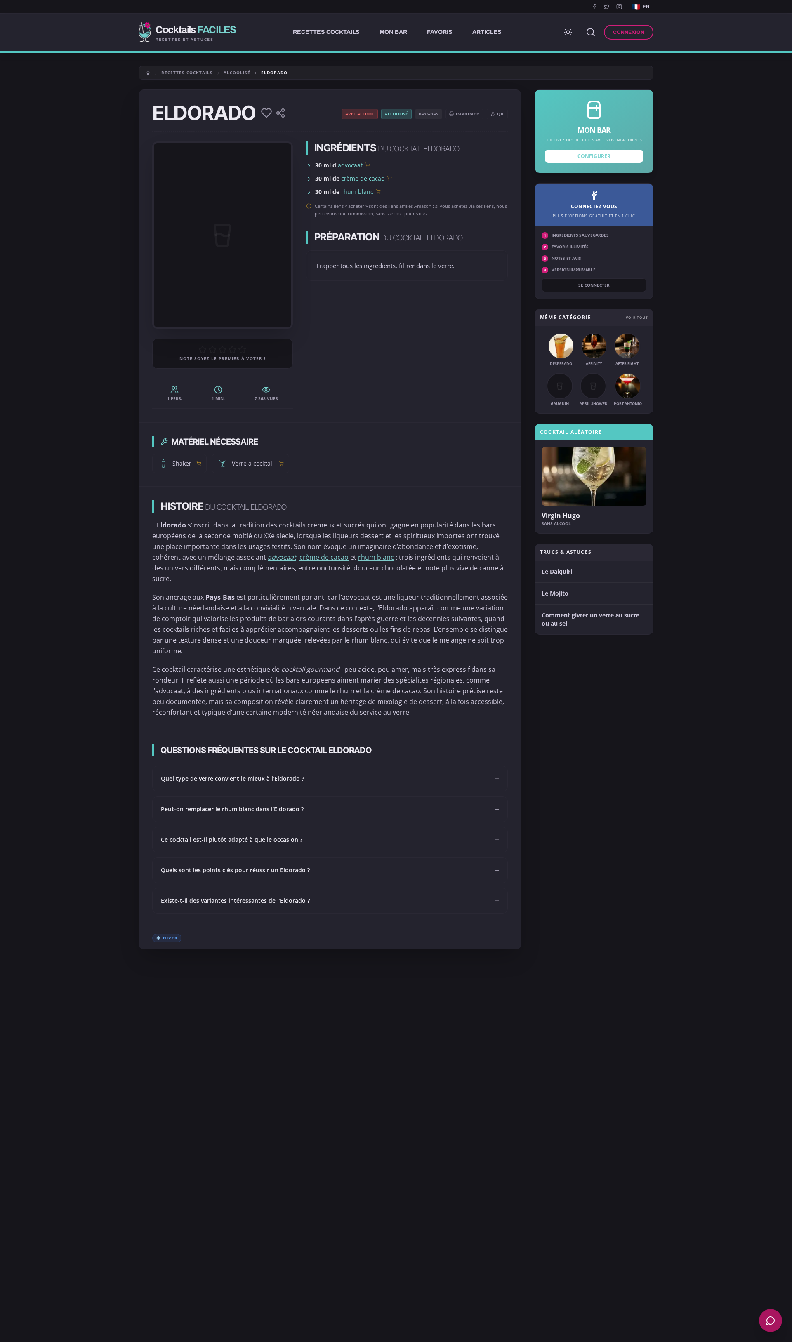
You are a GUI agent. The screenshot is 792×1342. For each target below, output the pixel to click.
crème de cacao (362, 178)
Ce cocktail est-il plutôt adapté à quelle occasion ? (330, 840)
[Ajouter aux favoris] (266, 113)
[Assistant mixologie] (770, 1320)
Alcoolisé (237, 72)
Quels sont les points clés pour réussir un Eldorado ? (330, 870)
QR (500, 114)
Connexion (628, 32)
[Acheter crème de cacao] (389, 178)
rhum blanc (357, 191)
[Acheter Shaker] (198, 463)
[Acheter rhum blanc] (378, 191)
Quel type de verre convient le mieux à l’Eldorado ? (330, 779)
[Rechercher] (591, 32)
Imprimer (468, 114)
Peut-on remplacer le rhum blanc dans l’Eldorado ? (330, 809)
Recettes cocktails (187, 72)
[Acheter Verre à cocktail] (281, 463)
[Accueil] (148, 73)
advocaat (350, 165)
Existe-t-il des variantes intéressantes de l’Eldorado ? (330, 901)
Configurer (594, 156)
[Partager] (280, 113)
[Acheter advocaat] (367, 164)
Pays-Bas (428, 114)
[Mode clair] (568, 32)
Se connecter (594, 285)
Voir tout (637, 317)
